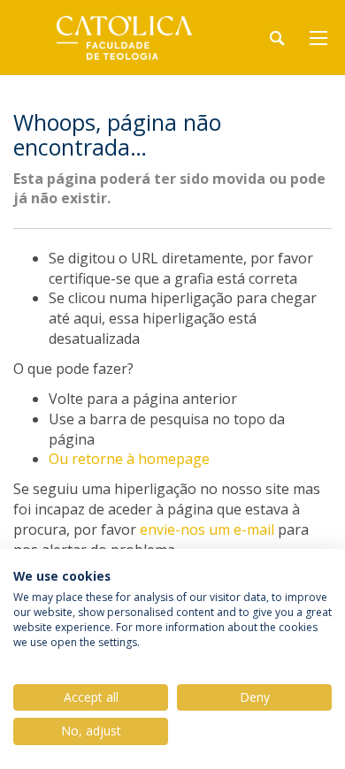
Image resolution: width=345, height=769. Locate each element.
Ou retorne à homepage (129, 458)
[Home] (123, 37)
